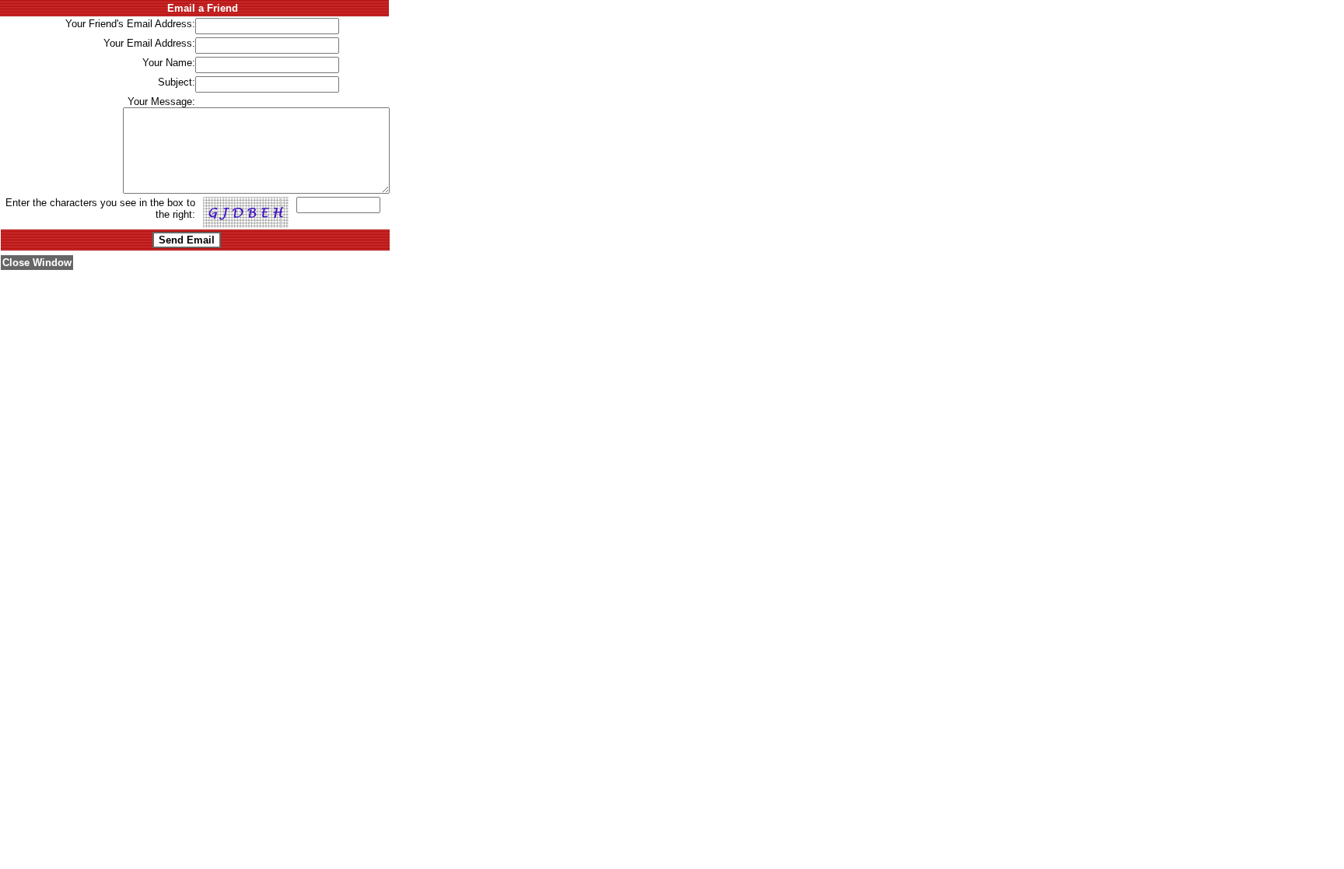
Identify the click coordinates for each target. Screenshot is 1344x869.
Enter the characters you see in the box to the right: (100, 208)
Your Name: (168, 62)
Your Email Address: (149, 43)
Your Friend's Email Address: (130, 24)
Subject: (176, 82)
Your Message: (161, 101)
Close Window (37, 262)
